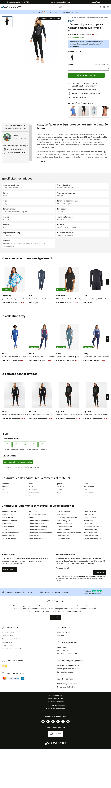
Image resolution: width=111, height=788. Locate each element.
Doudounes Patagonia (92, 539)
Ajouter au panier (86, 75)
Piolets (31, 517)
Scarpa (59, 490)
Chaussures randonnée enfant (40, 533)
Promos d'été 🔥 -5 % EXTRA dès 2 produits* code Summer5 (55, 12)
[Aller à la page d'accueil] (70, 17)
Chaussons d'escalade (37, 530)
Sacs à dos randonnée (37, 514)
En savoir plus (74, 46)
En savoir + (42, 161)
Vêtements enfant (63, 511)
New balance (89, 487)
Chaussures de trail (36, 523)
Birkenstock (88, 493)
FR (59, 7)
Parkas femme (7, 514)
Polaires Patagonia (63, 520)
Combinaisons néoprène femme (97, 17)
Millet (31, 487)
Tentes (4, 530)
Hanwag (87, 490)
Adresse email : (62, 568)
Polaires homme (8, 526)
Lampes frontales (8, 536)
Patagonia (5, 484)
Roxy (71, 21)
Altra (31, 484)
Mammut (60, 496)
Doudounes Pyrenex (64, 523)
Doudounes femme (9, 511)
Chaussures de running (38, 526)
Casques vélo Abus (91, 536)
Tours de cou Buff (90, 533)
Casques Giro (89, 514)
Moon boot (33, 490)
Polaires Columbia (63, 530)
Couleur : (74, 51)
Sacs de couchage (9, 539)
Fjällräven (60, 484)
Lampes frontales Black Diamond (69, 533)
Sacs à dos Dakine (63, 539)
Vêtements (81, 17)
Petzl (85, 496)
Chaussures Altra (90, 530)
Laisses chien (89, 523)
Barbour (32, 496)
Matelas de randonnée (10, 533)
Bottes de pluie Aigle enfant (67, 517)
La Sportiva (6, 493)
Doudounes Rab (90, 517)
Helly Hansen (34, 493)
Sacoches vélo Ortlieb (92, 526)
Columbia (60, 487)
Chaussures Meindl (64, 536)
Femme (74, 17)
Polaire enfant (62, 514)
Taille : (71, 64)
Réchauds (33, 511)
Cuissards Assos (90, 511)
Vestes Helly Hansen (64, 526)
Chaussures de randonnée (39, 520)
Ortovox (4, 487)
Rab (3, 490)
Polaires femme (7, 517)
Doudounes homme (9, 520)
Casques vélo (34, 536)
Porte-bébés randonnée (38, 539)
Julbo (86, 484)
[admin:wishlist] (107, 75)
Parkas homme (7, 523)
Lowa (3, 496)
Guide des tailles (102, 64)
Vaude (59, 493)
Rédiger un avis (73, 31)
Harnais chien (89, 520)
